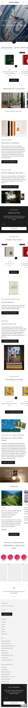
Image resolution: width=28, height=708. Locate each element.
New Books (7, 48)
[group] (14, 23)
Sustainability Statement (7, 648)
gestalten (9, 261)
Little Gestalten (10, 401)
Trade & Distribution (6, 672)
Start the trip (8, 462)
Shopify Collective (5, 683)
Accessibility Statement (6, 660)
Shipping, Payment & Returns (8, 645)
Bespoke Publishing (5, 679)
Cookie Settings (5, 653)
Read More (14, 534)
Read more (3, 529)
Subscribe (14, 703)
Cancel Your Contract (6, 643)
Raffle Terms (4, 650)
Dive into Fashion (9, 161)
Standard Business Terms (7, 655)
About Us (3, 622)
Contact (3, 626)
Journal (3, 631)
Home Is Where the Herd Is (9, 403)
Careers (3, 624)
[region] (14, 23)
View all (14, 80)
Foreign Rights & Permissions (8, 676)
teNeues (9, 69)
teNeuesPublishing (18, 542)
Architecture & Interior (13, 111)
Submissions (4, 633)
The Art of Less (9, 263)
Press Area (4, 667)
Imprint (3, 629)
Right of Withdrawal (6, 641)
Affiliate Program (5, 681)
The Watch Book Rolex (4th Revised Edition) (9, 72)
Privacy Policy (4, 657)
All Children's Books (14, 411)
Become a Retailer (5, 674)
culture (3, 508)
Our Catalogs (4, 669)
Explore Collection (10, 186)
